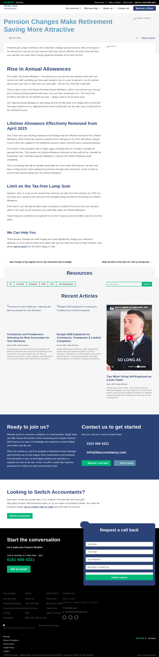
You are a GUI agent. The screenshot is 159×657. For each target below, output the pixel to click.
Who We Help (32, 603)
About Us (29, 598)
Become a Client (144, 8)
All (11, 284)
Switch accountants (19, 516)
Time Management (66, 284)
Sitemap (6, 637)
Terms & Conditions (11, 640)
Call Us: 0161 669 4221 (145, 3)
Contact (6, 651)
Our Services (9, 598)
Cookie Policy (8, 648)
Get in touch (126, 463)
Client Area (52, 608)
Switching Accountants (14, 608)
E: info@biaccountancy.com (75, 612)
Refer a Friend (54, 613)
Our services (72, 9)
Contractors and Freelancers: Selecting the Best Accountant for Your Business (28, 337)
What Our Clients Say (36, 618)
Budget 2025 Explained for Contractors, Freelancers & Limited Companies (79, 337)
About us (108, 9)
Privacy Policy (8, 644)
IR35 (44, 284)
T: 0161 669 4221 (70, 608)
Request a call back (98, 463)
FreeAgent (33, 284)
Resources (99, 3)
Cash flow (20, 284)
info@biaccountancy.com (106, 452)
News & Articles (148, 38)
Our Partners (31, 608)
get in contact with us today (39, 507)
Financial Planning (12, 603)
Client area (127, 3)
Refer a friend (114, 3)
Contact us (123, 9)
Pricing (6, 613)
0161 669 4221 (98, 443)
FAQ (27, 613)
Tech (52, 284)
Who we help (91, 9)
